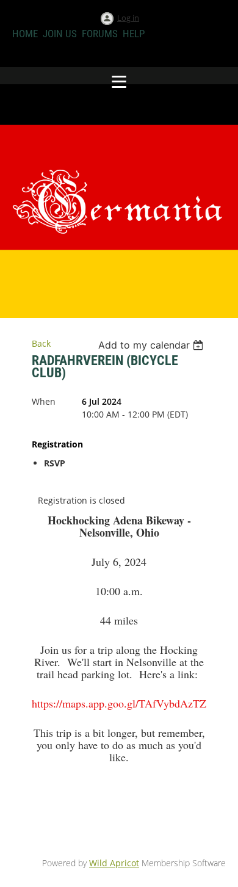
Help (134, 33)
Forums (100, 33)
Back (41, 343)
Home (25, 33)
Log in (128, 17)
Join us (60, 33)
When (44, 401)
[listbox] (152, 345)
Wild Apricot (114, 863)
